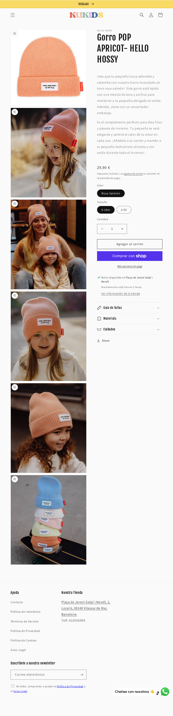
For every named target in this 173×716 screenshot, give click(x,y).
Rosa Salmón (110, 193)
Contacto (17, 602)
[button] (12, 15)
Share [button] (106, 340)
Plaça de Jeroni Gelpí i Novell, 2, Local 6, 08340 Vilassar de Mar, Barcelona (85, 608)
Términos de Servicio (25, 621)
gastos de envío (133, 173)
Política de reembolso (26, 612)
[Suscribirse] (81, 675)
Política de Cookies (23, 640)
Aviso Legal (18, 650)
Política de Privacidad (25, 631)
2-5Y (124, 210)
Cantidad (102, 219)
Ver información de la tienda (120, 293)
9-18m (105, 210)
